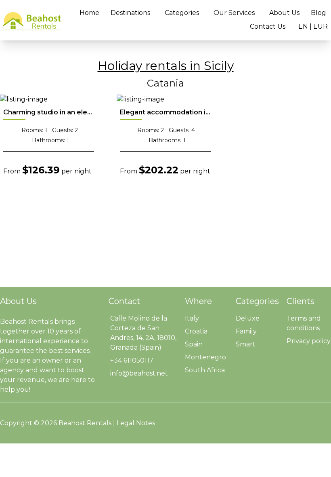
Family (246, 331)
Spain (194, 344)
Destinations (130, 13)
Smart (246, 344)
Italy (192, 318)
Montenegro (205, 357)
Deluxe (248, 318)
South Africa (205, 370)
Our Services (234, 13)
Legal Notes (136, 423)
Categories (182, 13)
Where (198, 301)
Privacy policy (309, 341)
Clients (300, 301)
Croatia (196, 331)
